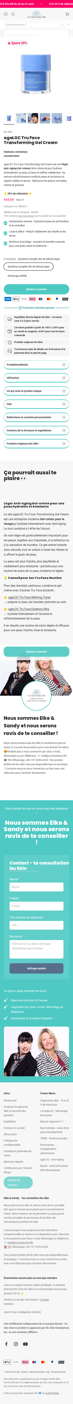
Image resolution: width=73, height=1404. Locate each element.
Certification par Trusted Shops (18, 1170)
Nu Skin (8, 131)
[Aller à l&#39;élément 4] (45, 119)
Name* (14, 879)
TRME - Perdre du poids (53, 1138)
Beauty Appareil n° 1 (52, 1121)
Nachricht (16, 936)
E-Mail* (14, 898)
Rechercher (10, 1100)
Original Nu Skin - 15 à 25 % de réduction (54, 1102)
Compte (44, 1299)
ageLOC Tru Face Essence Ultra (28, 609)
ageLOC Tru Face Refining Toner (29, 597)
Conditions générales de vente (17, 1153)
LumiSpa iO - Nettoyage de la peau (54, 1112)
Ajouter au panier (36, 651)
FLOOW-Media (52, 1393)
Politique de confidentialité (12, 1142)
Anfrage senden (36, 968)
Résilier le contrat (13, 1182)
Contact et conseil (14, 1127)
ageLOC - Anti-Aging (52, 1159)
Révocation (10, 1134)
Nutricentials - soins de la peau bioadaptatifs (54, 1130)
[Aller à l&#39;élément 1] (9, 119)
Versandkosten (58, 1372)
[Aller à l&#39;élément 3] (33, 119)
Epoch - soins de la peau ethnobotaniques (54, 1167)
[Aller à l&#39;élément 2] (21, 119)
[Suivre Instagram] (15, 1344)
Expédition (10, 1121)
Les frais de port (27, 216)
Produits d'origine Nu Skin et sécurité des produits (16, 1111)
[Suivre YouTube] (25, 1344)
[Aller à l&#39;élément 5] (57, 119)
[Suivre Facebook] (6, 1344)
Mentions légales (13, 1161)
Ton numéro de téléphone (26, 917)
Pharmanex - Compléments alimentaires (48, 1149)
